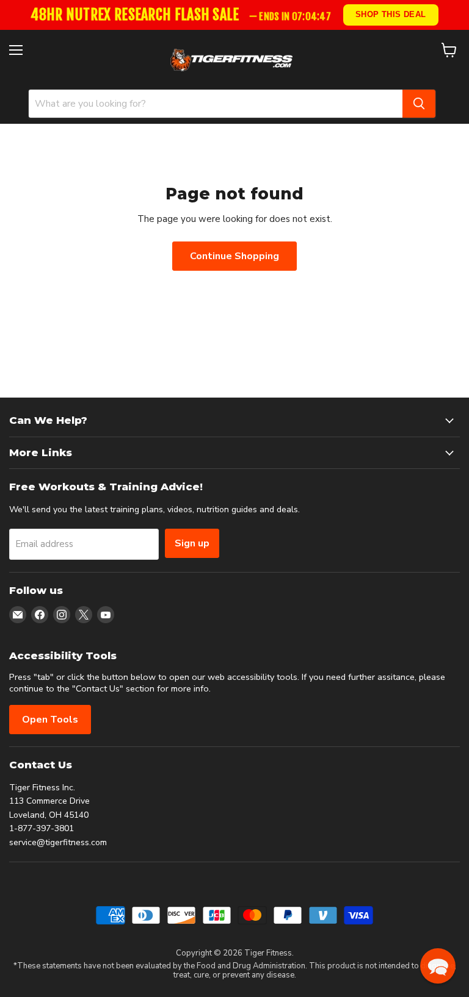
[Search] (418, 104)
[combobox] (215, 104)
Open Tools (50, 719)
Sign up (192, 543)
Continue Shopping (234, 256)
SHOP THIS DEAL (390, 14)
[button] (438, 966)
